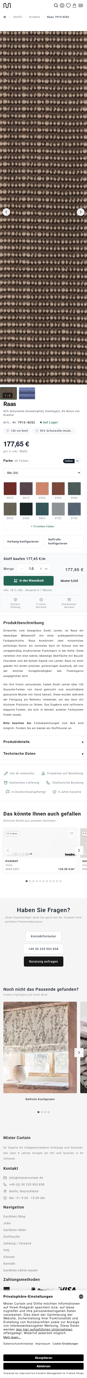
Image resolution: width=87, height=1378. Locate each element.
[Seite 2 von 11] (30, 881)
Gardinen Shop (14, 1216)
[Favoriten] (68, 5)
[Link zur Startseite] (28, 5)
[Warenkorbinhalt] (74, 5)
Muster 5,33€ (69, 580)
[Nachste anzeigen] (79, 850)
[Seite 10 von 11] (57, 881)
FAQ (6, 1250)
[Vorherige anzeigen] (8, 850)
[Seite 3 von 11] (33, 881)
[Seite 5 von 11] (40, 881)
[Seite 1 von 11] (26, 881)
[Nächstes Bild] (80, 212)
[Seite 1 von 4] (38, 1112)
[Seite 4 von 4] (48, 1112)
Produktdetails (16, 741)
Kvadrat (34, 17)
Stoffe (17, 17)
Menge (43, 569)
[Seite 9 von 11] (53, 881)
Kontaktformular (43, 936)
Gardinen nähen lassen (20, 1270)
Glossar (9, 1257)
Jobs (7, 1223)
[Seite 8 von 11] (50, 881)
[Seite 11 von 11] (60, 881)
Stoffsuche (11, 1236)
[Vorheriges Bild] (6, 212)
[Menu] (81, 5)
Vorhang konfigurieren (23, 541)
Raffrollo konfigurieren (57, 541)
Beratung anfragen (43, 961)
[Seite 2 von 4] (42, 1112)
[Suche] (56, 5)
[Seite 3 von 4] (45, 1112)
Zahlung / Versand (17, 1243)
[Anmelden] (62, 5)
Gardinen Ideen (14, 1230)
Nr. (77, 461)
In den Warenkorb (31, 580)
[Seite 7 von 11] (47, 881)
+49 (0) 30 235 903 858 (27, 1184)
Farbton (69, 461)
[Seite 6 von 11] (43, 881)
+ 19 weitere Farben (42, 526)
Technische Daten (19, 753)
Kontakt (9, 1263)
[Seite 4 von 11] (37, 881)
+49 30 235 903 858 (43, 949)
